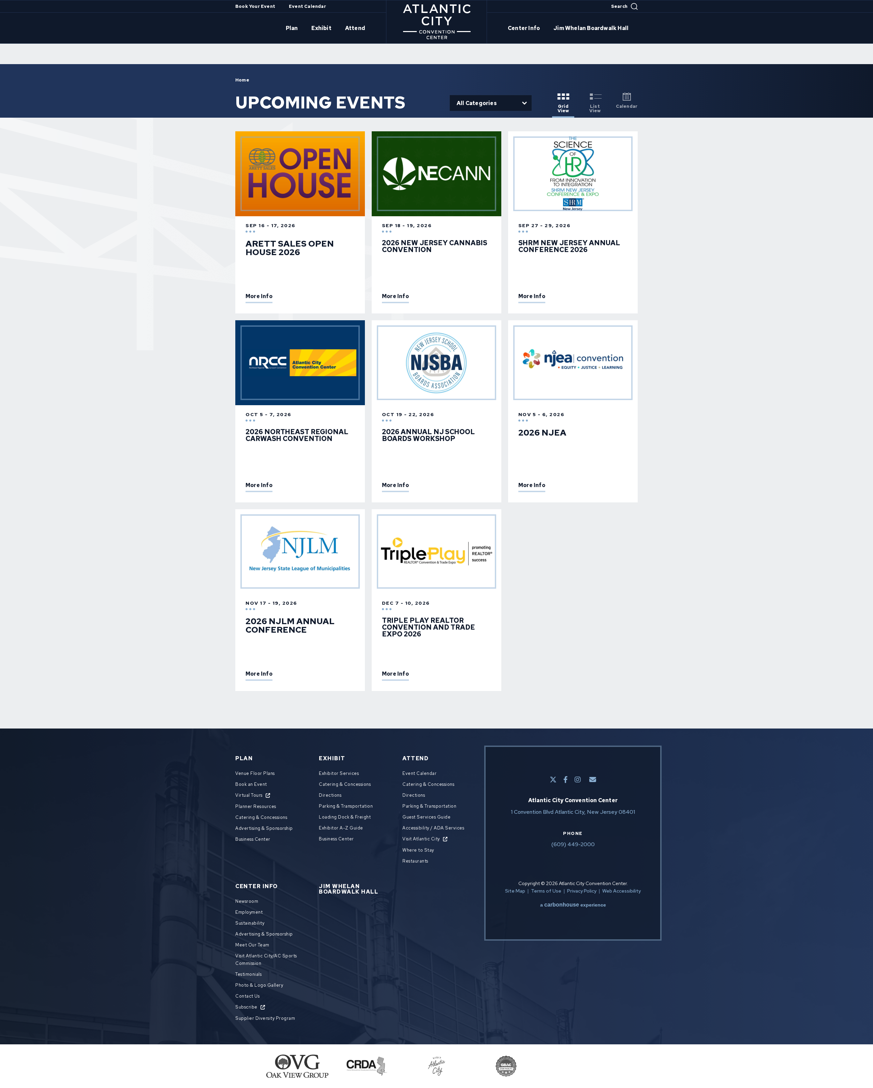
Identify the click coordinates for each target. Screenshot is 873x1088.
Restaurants (415, 861)
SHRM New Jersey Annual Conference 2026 (569, 246)
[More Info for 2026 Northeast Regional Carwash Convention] (300, 362)
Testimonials (248, 974)
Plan (292, 28)
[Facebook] (565, 779)
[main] (436, 377)
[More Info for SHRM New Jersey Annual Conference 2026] (573, 173)
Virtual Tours (249, 795)
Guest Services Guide (426, 817)
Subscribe (246, 1007)
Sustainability (249, 923)
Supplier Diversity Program (265, 1018)
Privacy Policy (581, 891)
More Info (259, 297)
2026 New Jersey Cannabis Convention (434, 246)
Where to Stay (418, 850)
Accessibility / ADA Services (433, 828)
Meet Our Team (252, 945)
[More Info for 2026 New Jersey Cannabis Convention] (436, 173)
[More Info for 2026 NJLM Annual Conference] (300, 551)
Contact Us (247, 996)
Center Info (524, 28)
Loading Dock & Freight (345, 817)
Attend (355, 28)
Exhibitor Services (339, 773)
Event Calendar (307, 6)
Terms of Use (546, 891)
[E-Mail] (592, 779)
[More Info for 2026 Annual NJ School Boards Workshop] (436, 362)
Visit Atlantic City (421, 839)
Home (242, 80)
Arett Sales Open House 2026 (290, 248)
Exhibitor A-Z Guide (341, 828)
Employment (249, 912)
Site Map (515, 891)
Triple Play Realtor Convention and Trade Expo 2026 (428, 627)
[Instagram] (578, 779)
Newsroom (246, 901)
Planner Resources (255, 806)
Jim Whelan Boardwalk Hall (590, 28)
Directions (330, 795)
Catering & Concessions (261, 817)
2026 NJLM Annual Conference (290, 625)
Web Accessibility (621, 891)
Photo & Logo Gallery (259, 985)
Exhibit (321, 28)
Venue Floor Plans (255, 773)
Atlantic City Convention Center (437, 21)
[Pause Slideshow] (605, 1062)
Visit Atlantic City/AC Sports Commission (266, 959)
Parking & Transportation (346, 806)
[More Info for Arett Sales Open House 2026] (300, 173)
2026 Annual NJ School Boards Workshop (428, 435)
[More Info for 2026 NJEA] (573, 362)
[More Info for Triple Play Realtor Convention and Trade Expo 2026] (436, 551)
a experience (573, 905)
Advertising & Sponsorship (264, 828)
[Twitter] (553, 779)
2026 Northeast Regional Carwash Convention (297, 435)
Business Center (252, 839)
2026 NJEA (542, 432)
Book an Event (251, 784)
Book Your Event (255, 6)
